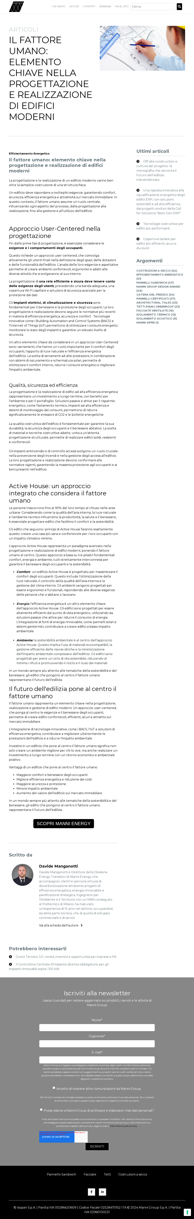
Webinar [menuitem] (105, 6)
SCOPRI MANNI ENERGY (64, 823)
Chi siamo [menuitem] (58, 6)
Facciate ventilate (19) (155, 310)
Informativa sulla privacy (123, 1126)
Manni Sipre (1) (147, 322)
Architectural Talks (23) (157, 302)
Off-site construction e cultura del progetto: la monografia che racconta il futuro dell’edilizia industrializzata (156, 171)
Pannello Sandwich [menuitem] (61, 1174)
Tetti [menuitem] (107, 1174)
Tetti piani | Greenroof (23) (158, 306)
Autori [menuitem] (74, 6)
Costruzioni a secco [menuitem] (132, 1174)
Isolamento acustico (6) (156, 318)
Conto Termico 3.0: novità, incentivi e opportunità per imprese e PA (65, 957)
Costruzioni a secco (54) (156, 270)
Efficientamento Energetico (29, 153)
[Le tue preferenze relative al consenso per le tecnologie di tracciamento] (187, 1212)
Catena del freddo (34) (155, 294)
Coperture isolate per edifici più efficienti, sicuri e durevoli (156, 243)
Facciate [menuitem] (90, 1174)
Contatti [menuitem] (89, 6)
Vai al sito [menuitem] (122, 6)
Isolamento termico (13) (156, 314)
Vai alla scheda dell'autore (59, 925)
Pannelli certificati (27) (155, 298)
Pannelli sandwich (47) (155, 282)
